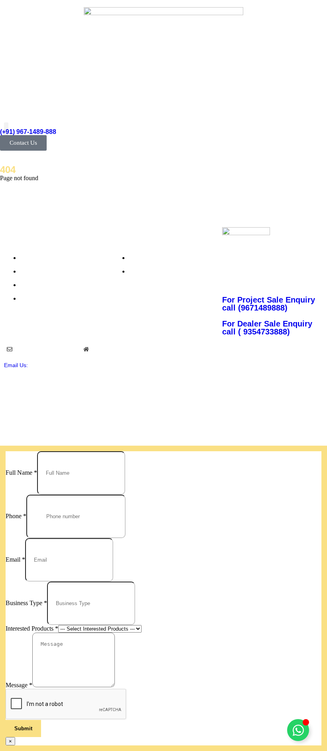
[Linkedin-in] (314, 365)
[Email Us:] (9, 349)
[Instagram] (292, 365)
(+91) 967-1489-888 (28, 131)
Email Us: (16, 365)
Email (15, 559)
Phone (16, 516)
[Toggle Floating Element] (298, 730)
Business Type (26, 603)
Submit (23, 728)
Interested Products (32, 628)
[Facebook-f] (269, 365)
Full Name (21, 472)
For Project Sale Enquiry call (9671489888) (268, 303)
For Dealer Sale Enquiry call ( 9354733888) (267, 327)
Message (19, 685)
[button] (6, 129)
